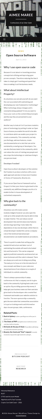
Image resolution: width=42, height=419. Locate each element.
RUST (3, 393)
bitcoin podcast (21, 356)
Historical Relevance (8, 391)
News (21, 51)
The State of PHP (10, 321)
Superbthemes (21, 415)
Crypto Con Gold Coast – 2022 (11, 402)
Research (21, 369)
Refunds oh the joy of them (14, 327)
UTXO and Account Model (10, 396)
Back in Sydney (9, 316)
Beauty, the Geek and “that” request (17, 332)
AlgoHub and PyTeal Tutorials (11, 399)
